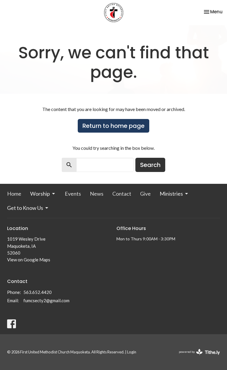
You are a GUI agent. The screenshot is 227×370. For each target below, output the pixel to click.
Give (145, 193)
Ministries (171, 193)
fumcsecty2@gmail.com (46, 300)
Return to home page (113, 126)
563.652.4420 (37, 292)
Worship (40, 193)
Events (73, 193)
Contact (121, 193)
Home (14, 193)
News (96, 193)
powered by (196, 357)
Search (150, 165)
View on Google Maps (28, 259)
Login (131, 352)
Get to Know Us (25, 208)
